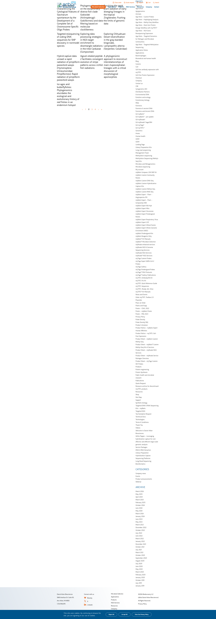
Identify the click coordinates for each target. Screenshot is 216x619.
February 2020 (140, 575)
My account (139, 169)
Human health (140, 136)
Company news (141, 473)
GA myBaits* (140, 114)
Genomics (139, 131)
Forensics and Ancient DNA (145, 111)
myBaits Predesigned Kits (144, 233)
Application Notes (142, 50)
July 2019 (139, 583)
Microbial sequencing (143, 167)
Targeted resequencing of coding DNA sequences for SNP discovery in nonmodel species (68, 39)
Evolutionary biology (143, 100)
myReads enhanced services (145, 244)
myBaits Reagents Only (144, 236)
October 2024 (140, 505)
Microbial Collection (98, 7)
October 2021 (140, 547)
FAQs (137, 103)
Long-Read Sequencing (143, 461)
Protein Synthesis (141, 372)
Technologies (140, 419)
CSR (137, 86)
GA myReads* (140, 119)
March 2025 (140, 500)
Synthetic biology (141, 403)
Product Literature (142, 325)
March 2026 (140, 491)
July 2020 (139, 564)
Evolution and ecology (143, 97)
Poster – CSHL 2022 (142, 308)
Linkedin (90, 605)
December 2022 (141, 527)
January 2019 (140, 586)
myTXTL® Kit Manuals (143, 292)
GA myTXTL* (140, 128)
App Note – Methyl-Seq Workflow (147, 22)
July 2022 (139, 533)
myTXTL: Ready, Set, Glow (144, 289)
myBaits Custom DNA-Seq (144, 181)
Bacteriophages (141, 56)
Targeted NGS (140, 411)
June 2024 (139, 508)
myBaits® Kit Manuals (143, 239)
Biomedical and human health (146, 58)
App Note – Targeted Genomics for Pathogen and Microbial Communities (146, 39)
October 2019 (140, 580)
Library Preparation (142, 453)
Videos (138, 428)
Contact (156, 7)
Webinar (138, 482)
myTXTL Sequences (142, 286)
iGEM (137, 139)
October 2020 (140, 555)
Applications (112, 7)
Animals (138, 14)
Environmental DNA (142, 95)
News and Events (141, 294)
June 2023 (139, 519)
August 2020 (140, 561)
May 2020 (139, 569)
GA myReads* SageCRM (144, 122)
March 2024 (140, 514)
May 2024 (139, 511)
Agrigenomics (140, 11)
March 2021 (139, 552)
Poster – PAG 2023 (142, 314)
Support (141, 2)
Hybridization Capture (143, 456)
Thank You (139, 425)
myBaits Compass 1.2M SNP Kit (146, 172)
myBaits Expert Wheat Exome (146, 225)
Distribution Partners (143, 92)
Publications (140, 381)
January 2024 (140, 516)
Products (121, 7)
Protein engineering (142, 369)
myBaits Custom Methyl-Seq (145, 189)
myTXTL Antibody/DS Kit (144, 278)
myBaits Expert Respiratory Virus (147, 219)
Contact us (139, 83)
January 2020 (140, 577)
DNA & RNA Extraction (143, 450)
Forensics (139, 106)
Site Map (139, 397)
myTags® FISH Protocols (144, 272)
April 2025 (139, 497)
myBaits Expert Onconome (144, 211)
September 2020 (141, 558)
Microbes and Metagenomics (145, 164)
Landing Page (140, 144)
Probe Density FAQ (142, 322)
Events (138, 476)
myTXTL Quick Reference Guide (146, 283)
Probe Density (140, 319)
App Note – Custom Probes (145, 17)
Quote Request (141, 383)
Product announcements (144, 479)
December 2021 (141, 544)
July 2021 (139, 550)
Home (138, 133)
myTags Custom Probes (143, 258)
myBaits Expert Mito (142, 208)
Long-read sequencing (143, 150)
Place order (118, 2)
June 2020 (139, 566)
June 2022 (139, 536)
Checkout (139, 78)
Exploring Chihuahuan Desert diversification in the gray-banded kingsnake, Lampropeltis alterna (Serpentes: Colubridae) (115, 41)
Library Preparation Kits (144, 147)
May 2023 (139, 522)
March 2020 (140, 572)
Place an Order (141, 303)
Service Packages (141, 447)
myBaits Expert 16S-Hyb (144, 206)
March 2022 (140, 539)
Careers (138, 64)
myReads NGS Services (144, 253)
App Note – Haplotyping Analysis (147, 20)
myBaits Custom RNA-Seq (144, 192)
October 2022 (140, 530)
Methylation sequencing (144, 156)
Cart (149, 2)
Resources (140, 7)
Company (149, 7)
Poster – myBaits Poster (144, 311)
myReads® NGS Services (144, 256)
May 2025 (139, 494)
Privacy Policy (140, 317)
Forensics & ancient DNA (144, 108)
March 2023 (140, 525)
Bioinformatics (140, 464)
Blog (137, 61)
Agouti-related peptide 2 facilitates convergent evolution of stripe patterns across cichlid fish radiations (91, 61)
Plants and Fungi (141, 306)
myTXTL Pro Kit (141, 281)
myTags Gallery (141, 267)
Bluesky (89, 598)
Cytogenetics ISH (141, 89)
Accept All (124, 614)
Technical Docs (141, 417)
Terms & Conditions (142, 422)
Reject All (111, 614)
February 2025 (140, 502)
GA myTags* (140, 125)
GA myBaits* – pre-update (145, 117)
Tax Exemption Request (143, 414)
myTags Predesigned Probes (145, 269)
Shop (137, 394)
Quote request (130, 2)
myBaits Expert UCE (142, 222)
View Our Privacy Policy (141, 614)
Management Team (142, 153)
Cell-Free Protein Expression (145, 75)
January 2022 (140, 541)
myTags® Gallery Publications (146, 275)
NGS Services (130, 7)
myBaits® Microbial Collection (146, 242)
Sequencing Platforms (143, 458)
